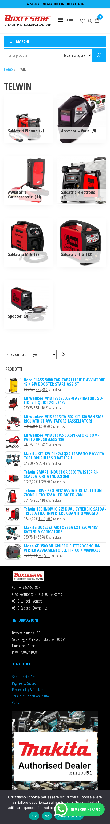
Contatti (17, 702)
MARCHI (22, 41)
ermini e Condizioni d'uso (31, 696)
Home (8, 69)
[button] (69, 19)
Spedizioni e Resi (24, 676)
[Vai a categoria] (63, 354)
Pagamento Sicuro (24, 683)
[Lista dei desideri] (82, 20)
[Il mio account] (90, 20)
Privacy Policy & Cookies (27, 689)
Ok (34, 816)
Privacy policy (69, 816)
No (47, 816)
